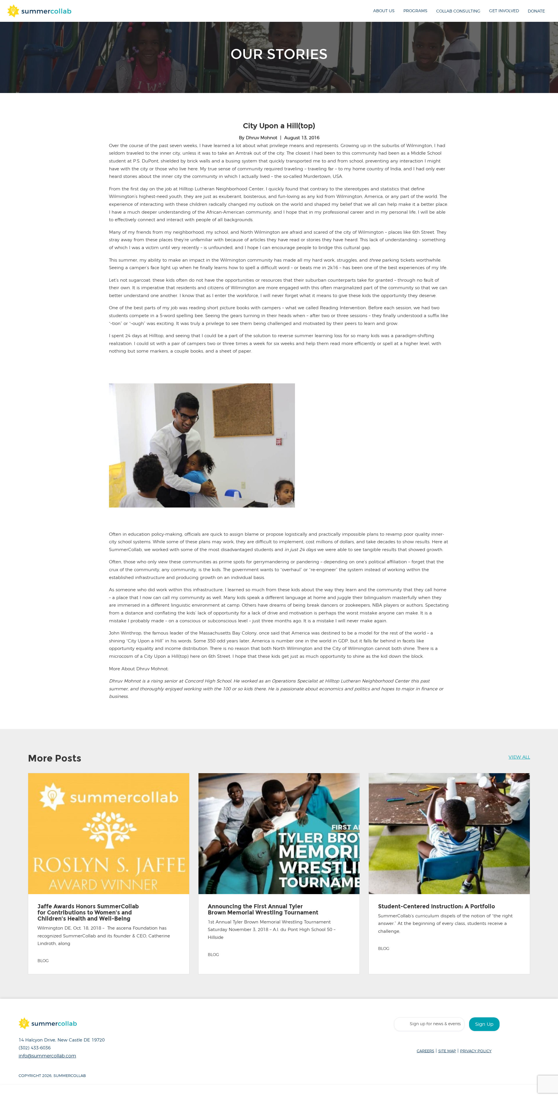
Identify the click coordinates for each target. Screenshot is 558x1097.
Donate (536, 11)
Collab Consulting (458, 11)
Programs (415, 11)
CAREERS (425, 1051)
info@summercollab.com (47, 1056)
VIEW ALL (519, 757)
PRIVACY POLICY (475, 1051)
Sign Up (484, 1024)
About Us (384, 11)
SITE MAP (447, 1051)
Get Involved (504, 11)
